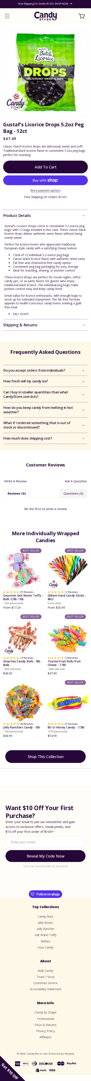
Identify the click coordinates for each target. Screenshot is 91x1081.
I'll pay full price (45, 584)
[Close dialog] (83, 509)
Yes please (46, 574)
